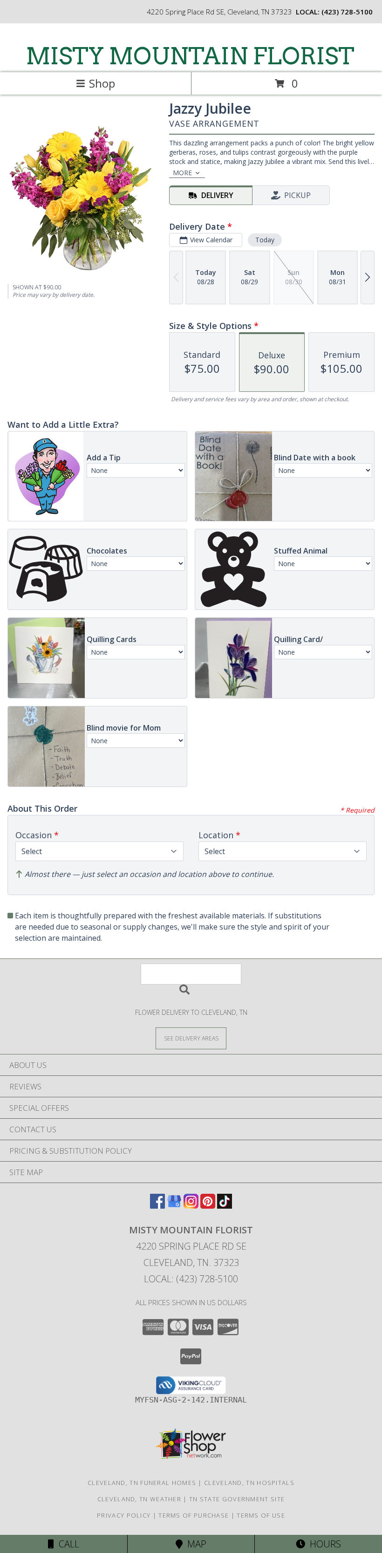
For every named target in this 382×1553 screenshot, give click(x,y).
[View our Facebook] (157, 1205)
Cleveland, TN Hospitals (249, 1482)
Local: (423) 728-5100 (191, 1279)
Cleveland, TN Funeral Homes (142, 1482)
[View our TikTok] (224, 1205)
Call (66, 1544)
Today (264, 239)
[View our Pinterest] (207, 1205)
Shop (102, 83)
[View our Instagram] (191, 1205)
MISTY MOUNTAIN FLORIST (190, 56)
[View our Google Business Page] (174, 1205)
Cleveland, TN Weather (139, 1499)
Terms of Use (261, 1515)
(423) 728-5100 (347, 11)
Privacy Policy (123, 1515)
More (182, 172)
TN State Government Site (237, 1499)
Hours (323, 1544)
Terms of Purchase (193, 1515)
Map (194, 1544)
